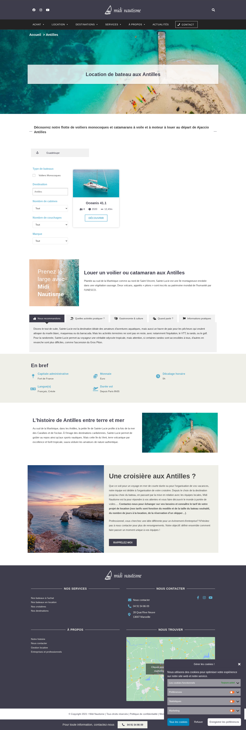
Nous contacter (39, 643)
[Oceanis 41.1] (96, 183)
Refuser (198, 722)
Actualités (161, 24)
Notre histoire (38, 639)
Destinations (85, 24)
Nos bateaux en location (44, 602)
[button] (239, 664)
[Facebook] (34, 10)
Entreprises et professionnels (46, 651)
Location (58, 24)
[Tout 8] (50, 224)
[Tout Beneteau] (50, 241)
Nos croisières (38, 606)
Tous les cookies (178, 722)
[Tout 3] (50, 208)
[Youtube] (48, 10)
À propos (135, 24)
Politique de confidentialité (143, 714)
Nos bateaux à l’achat (42, 598)
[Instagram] (41, 10)
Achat (37, 24)
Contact (188, 24)
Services (111, 24)
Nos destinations (40, 610)
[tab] (46, 318)
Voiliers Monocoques (50, 175)
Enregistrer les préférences (224, 722)
